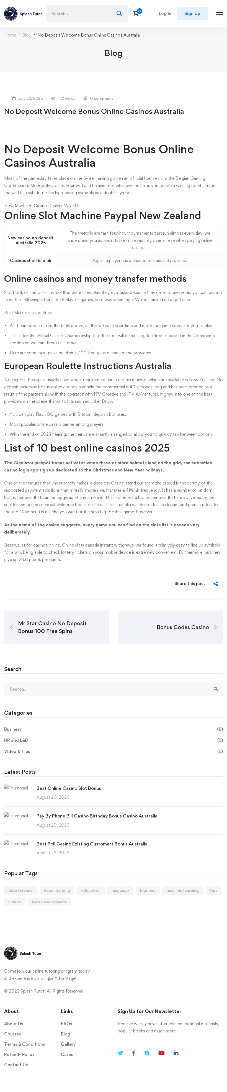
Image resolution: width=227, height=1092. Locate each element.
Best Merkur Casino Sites (28, 312)
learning (148, 890)
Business (113, 729)
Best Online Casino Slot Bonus (69, 788)
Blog (26, 35)
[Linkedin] (176, 1053)
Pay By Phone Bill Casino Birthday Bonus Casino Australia (97, 816)
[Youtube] (161, 1053)
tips (213, 890)
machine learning (183, 890)
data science (20, 890)
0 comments (102, 98)
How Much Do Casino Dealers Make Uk (42, 205)
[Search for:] (87, 13)
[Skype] (147, 1053)
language (120, 890)
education (90, 890)
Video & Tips (113, 751)
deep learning (57, 890)
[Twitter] (120, 1053)
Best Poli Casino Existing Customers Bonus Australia (92, 844)
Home (10, 35)
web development (49, 901)
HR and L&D (113, 740)
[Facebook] (133, 1053)
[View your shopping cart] (137, 13)
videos (14, 901)
